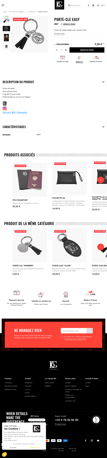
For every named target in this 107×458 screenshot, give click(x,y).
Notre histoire (49, 383)
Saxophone (28, 383)
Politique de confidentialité (70, 396)
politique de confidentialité (76, 339)
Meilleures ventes (10, 389)
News (87, 386)
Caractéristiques (14, 127)
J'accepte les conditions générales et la (78, 337)
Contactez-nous (70, 401)
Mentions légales (70, 386)
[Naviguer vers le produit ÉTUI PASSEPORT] (30, 180)
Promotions (8, 383)
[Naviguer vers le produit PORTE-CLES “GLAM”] (69, 245)
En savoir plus (59, 33)
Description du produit (18, 82)
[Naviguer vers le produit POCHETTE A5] (69, 177)
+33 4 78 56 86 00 (66, 420)
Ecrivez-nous (60, 424)
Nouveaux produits (11, 386)
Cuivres (27, 389)
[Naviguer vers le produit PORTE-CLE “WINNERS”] (30, 245)
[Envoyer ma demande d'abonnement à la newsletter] (90, 330)
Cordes (27, 393)
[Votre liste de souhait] (98, 5)
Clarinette (28, 386)
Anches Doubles (30, 396)
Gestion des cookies (72, 450)
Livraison (68, 383)
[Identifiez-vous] (88, 5)
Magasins (48, 386)
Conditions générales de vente (57, 450)
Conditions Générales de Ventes (73, 391)
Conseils (88, 383)
